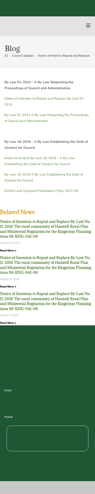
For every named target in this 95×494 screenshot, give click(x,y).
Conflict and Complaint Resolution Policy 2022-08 (41, 191)
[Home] (6, 56)
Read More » (8, 250)
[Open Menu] (88, 26)
